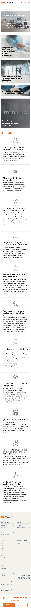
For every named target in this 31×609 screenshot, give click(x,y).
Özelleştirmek (22, 605)
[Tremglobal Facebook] (21, 578)
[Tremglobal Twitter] (24, 578)
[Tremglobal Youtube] (29, 578)
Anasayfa (4, 9)
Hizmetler (11, 9)
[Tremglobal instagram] (27, 578)
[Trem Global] (15, 517)
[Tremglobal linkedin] (19, 578)
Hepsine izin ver (9, 605)
